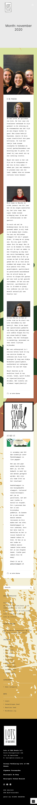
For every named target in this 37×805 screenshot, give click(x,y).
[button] (32, 5)
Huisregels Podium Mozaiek (14, 779)
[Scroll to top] (33, 801)
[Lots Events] (8, 5)
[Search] (18, 587)
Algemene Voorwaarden (11, 770)
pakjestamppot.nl (17, 564)
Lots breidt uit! (11, 436)
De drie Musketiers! (12, 99)
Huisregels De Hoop (11, 775)
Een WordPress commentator (14, 630)
